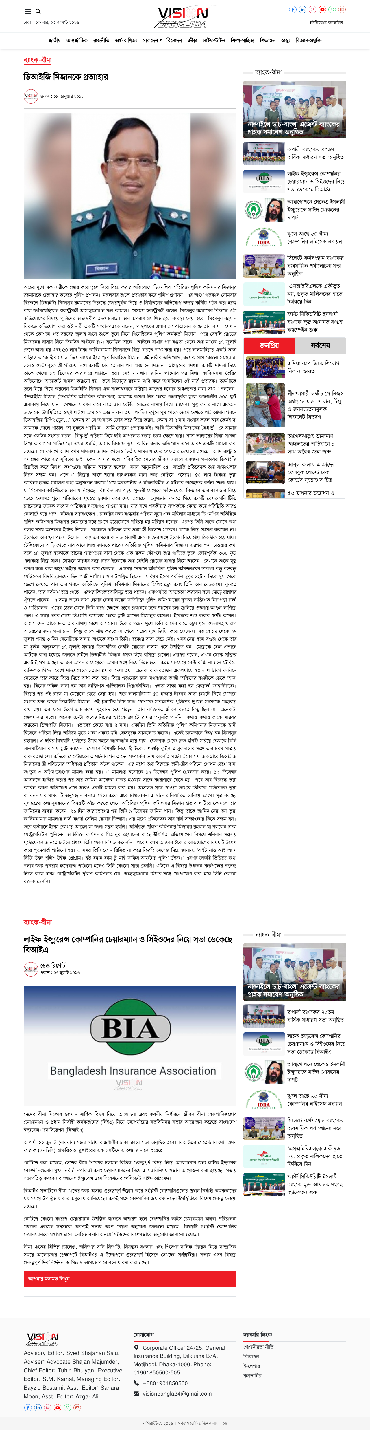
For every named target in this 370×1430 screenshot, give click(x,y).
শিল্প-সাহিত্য (242, 40)
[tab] (269, 346)
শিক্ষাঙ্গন (267, 40)
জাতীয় (55, 40)
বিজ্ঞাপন (251, 1357)
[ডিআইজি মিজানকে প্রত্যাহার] (130, 196)
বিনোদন (174, 40)
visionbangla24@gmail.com (176, 1393)
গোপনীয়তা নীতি (258, 1347)
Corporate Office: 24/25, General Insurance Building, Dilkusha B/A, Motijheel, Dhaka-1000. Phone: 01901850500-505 (179, 1360)
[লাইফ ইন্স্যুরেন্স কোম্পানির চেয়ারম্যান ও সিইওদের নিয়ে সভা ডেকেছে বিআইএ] (130, 1046)
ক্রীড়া (192, 40)
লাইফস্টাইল (214, 40)
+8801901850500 (164, 1383)
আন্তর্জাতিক (77, 40)
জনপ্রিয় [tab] (269, 345)
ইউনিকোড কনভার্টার (326, 23)
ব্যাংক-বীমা (268, 72)
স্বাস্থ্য (285, 40)
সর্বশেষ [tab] (320, 345)
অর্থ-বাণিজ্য (126, 40)
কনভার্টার (252, 1376)
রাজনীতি (101, 40)
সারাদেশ (150, 40)
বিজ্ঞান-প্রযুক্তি (309, 40)
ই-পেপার (251, 1366)
